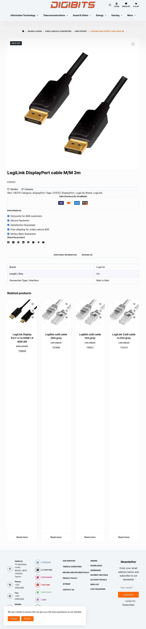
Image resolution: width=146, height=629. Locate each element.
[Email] (43, 242)
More (130, 15)
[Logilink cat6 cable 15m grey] (90, 314)
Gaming (115, 15)
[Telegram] (38, 242)
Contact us (68, 590)
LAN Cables (56, 343)
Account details (98, 580)
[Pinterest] (18, 242)
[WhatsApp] (33, 242)
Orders (93, 561)
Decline (27, 618)
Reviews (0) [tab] (87, 255)
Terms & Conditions (72, 567)
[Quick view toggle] (32, 317)
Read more (22, 537)
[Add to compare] (32, 310)
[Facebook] (8, 242)
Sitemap (66, 584)
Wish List (94, 584)
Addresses (95, 570)
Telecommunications (54, 15)
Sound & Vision (80, 15)
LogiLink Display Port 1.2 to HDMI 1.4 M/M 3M (22, 338)
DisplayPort (39, 192)
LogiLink (80, 192)
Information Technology (23, 15)
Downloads (96, 566)
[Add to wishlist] (32, 304)
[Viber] (28, 242)
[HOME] (23, 31)
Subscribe (128, 594)
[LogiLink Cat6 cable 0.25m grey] (124, 314)
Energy (100, 15)
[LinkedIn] (23, 242)
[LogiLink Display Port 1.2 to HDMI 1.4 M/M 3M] (22, 314)
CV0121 (56, 192)
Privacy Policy (70, 578)
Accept (14, 618)
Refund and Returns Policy (76, 572)
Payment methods (99, 575)
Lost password (97, 589)
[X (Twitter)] (13, 242)
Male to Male (102, 280)
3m (98, 273)
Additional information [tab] (65, 255)
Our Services (69, 561)
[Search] (110, 5)
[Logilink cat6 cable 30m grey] (56, 314)
